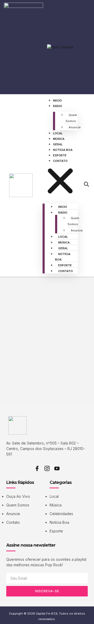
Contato (60, 161)
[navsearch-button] (86, 185)
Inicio (57, 100)
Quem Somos (71, 118)
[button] (60, 181)
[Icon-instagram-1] (47, 468)
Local (58, 133)
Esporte (60, 155)
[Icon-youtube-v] (57, 468)
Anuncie (75, 127)
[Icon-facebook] (37, 468)
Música (58, 139)
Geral (58, 144)
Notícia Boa (63, 150)
